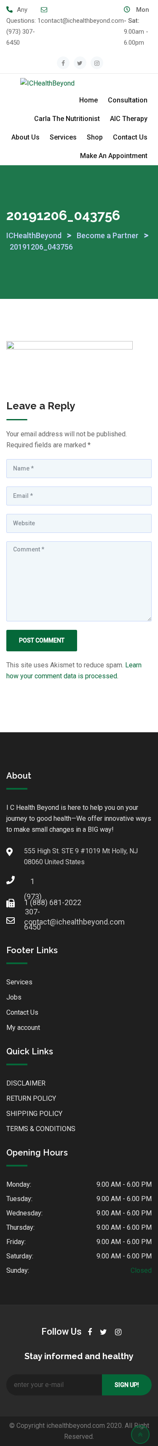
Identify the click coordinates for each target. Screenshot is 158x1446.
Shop (95, 137)
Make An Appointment (113, 156)
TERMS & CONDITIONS (40, 1129)
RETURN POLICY (31, 1098)
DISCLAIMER (26, 1083)
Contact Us (130, 137)
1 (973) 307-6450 (23, 31)
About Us (25, 137)
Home (88, 100)
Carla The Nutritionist (67, 119)
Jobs (13, 997)
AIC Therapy (128, 119)
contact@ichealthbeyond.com (82, 20)
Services (63, 137)
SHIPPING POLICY (34, 1114)
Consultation (127, 100)
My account (23, 1028)
